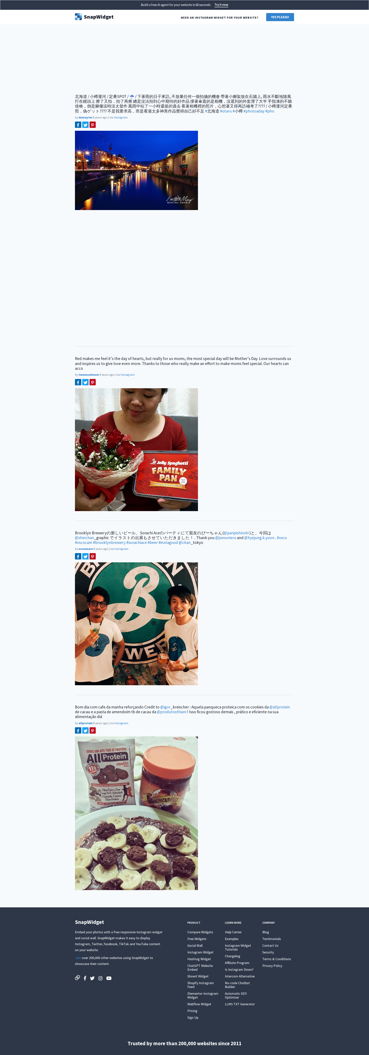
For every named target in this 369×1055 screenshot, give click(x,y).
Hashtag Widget (199, 959)
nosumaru (86, 549)
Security (268, 952)
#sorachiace (136, 542)
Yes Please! (280, 17)
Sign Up (192, 1017)
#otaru (226, 111)
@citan (185, 542)
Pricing (192, 1011)
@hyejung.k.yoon (259, 537)
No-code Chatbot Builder (237, 985)
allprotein (86, 723)
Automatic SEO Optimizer (236, 995)
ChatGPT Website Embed (200, 967)
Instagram (121, 117)
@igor (165, 707)
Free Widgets (196, 939)
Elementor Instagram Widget (202, 995)
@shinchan (84, 537)
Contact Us (270, 945)
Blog (265, 932)
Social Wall (195, 945)
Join (78, 958)
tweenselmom (89, 374)
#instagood (168, 542)
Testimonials (271, 939)
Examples (232, 939)
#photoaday (254, 111)
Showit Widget (198, 976)
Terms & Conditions (276, 959)
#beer (153, 542)
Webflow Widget (199, 1004)
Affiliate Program (237, 963)
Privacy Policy (272, 965)
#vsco (282, 537)
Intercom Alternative (240, 976)
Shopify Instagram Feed (200, 985)
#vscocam (83, 542)
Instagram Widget (200, 952)
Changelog (232, 956)
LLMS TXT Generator (240, 1004)
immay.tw (85, 117)
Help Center (233, 932)
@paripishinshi (236, 532)
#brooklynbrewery (109, 542)
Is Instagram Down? (239, 969)
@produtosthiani (171, 711)
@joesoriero (225, 537)
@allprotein (279, 707)
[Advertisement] (184, 57)
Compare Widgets (200, 932)
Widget (99, 16)
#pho (269, 111)
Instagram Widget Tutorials (238, 947)
